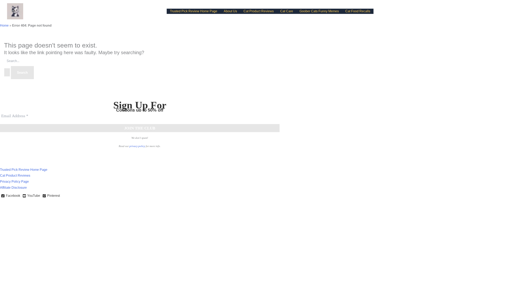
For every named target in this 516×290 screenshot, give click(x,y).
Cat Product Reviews (258, 11)
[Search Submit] (7, 72)
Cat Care (286, 11)
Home (4, 25)
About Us (230, 11)
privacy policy (137, 146)
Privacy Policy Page (14, 181)
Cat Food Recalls (357, 11)
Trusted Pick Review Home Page (193, 11)
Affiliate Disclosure (13, 187)
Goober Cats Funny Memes (319, 11)
